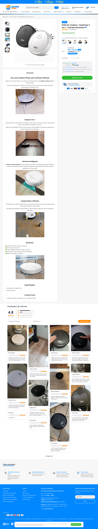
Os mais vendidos (25, 11)
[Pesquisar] (56, 7)
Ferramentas (46, 11)
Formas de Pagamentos (28, 497)
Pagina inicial (5, 16)
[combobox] (37, 321)
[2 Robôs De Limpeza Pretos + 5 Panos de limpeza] (80, 41)
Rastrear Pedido (26, 499)
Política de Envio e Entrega (9, 497)
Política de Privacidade (8, 495)
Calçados (68, 11)
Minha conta (65, 8)
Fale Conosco (25, 493)
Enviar (85, 501)
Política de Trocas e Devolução (10, 499)
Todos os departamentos (11, 11)
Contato (24, 491)
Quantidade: (65, 58)
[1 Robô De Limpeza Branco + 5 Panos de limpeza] (64, 41)
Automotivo (77, 11)
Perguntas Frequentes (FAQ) (29, 495)
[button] (69, 29)
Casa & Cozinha (35, 11)
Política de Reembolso (8, 501)
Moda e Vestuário (58, 11)
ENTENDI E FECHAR (76, 524)
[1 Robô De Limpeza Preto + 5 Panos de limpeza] (69, 41)
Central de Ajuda (88, 11)
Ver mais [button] (23, 360)
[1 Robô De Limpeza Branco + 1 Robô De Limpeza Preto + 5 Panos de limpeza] (85, 41)
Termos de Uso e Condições (9, 493)
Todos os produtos (13, 16)
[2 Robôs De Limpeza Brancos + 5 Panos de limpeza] (75, 41)
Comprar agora (78, 78)
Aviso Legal (5, 491)
